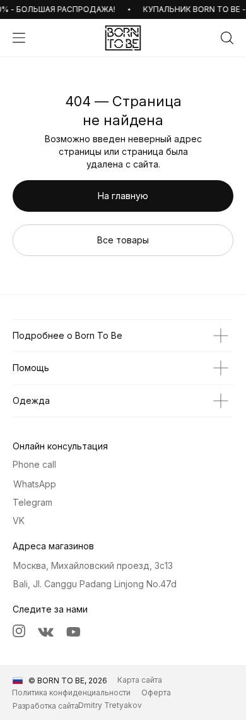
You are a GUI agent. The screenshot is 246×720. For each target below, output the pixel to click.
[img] (123, 38)
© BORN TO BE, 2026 (67, 680)
